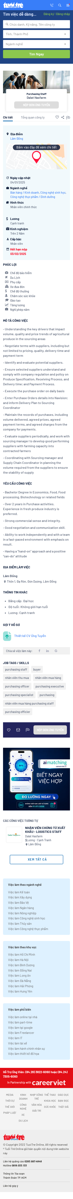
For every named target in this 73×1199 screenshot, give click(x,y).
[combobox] (36, 24)
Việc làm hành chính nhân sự (26, 1048)
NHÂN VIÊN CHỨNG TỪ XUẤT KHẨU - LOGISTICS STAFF (45, 829)
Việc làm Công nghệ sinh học (26, 918)
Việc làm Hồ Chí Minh (21, 954)
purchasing (47, 695)
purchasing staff (16, 669)
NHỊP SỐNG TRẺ (36, 1096)
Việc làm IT (15, 1038)
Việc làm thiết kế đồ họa (23, 1053)
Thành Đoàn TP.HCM (14, 1177)
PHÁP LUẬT (9, 1112)
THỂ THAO (50, 1094)
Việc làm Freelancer (21, 1032)
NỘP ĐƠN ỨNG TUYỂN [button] (36, 105)
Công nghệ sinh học (52, 192)
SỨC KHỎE (50, 1106)
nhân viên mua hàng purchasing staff (29, 703)
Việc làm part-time (20, 1022)
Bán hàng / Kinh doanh (24, 192)
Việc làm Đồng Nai (20, 970)
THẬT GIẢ (63, 1106)
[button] (60, 5)
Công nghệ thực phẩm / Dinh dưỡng (32, 197)
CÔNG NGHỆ (23, 1106)
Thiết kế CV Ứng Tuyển (30, 636)
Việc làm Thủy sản (20, 923)
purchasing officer (17, 686)
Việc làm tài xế (17, 1043)
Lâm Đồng (16, 138)
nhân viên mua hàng (48, 678)
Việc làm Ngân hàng (21, 908)
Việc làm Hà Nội (18, 960)
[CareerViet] (48, 1082)
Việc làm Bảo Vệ (18, 902)
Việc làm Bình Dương (21, 965)
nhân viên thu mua (17, 678)
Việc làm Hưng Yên (20, 991)
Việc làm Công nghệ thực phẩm (28, 929)
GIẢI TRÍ (36, 1110)
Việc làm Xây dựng (20, 897)
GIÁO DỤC (63, 1094)
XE (23, 1114)
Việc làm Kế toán (19, 892)
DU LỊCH (23, 1120)
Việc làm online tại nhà (22, 1017)
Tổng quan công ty (33, 117)
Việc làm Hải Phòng (20, 986)
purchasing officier (17, 712)
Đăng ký (48, 14)
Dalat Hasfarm (36, 97)
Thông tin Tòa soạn (14, 1173)
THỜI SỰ (9, 1100)
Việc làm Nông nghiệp (22, 913)
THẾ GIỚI (10, 1106)
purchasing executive (49, 686)
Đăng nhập (63, 14)
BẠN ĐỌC (63, 1100)
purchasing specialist (19, 695)
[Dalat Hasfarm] (14, 835)
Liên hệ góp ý (10, 1185)
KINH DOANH (23, 1096)
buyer (37, 669)
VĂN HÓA (36, 1104)
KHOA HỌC (50, 1100)
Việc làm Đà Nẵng (19, 981)
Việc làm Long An (19, 975)
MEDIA (9, 1094)
